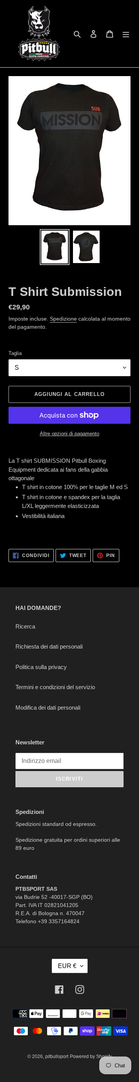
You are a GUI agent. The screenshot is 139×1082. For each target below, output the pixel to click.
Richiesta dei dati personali (49, 646)
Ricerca (25, 626)
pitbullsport (56, 1056)
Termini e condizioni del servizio (55, 687)
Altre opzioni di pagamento (69, 434)
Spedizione (63, 319)
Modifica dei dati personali (47, 707)
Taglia (15, 353)
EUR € (67, 966)
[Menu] (126, 33)
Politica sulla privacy (41, 667)
